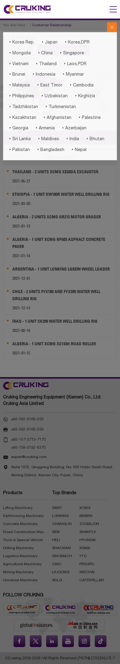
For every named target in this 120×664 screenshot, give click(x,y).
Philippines (21, 96)
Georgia (18, 128)
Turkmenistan (60, 106)
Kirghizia (84, 96)
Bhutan (94, 139)
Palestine (89, 117)
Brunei (16, 74)
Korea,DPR (77, 42)
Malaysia (19, 85)
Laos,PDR (74, 63)
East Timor (49, 85)
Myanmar (73, 74)
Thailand (46, 63)
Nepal (78, 149)
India (72, 139)
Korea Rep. (21, 42)
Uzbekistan (54, 96)
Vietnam (18, 63)
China (45, 53)
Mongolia (19, 53)
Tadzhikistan (23, 106)
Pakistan (19, 149)
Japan (49, 42)
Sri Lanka (19, 139)
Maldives (48, 139)
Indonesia (43, 74)
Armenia (44, 128)
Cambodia (81, 85)
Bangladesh (50, 149)
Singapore (71, 53)
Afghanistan (56, 117)
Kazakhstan (22, 117)
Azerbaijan (73, 128)
